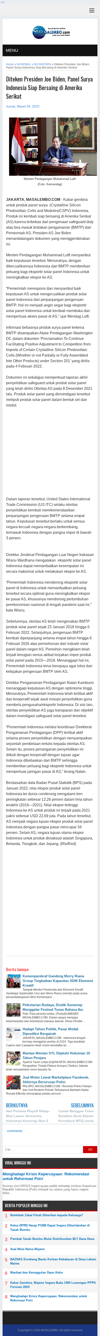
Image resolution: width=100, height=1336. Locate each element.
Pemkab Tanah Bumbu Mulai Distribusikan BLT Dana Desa (52, 1239)
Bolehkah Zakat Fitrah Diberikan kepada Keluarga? (46, 1215)
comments (14, 1131)
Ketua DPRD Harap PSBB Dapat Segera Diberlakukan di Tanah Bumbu (50, 1227)
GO (90, 1149)
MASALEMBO (49, 1330)
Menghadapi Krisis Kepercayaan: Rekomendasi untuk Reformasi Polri (48, 1298)
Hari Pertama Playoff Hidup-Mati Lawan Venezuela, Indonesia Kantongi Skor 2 (28, 1116)
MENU (12, 50)
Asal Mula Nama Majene (27, 1249)
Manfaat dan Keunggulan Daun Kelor (36, 1272)
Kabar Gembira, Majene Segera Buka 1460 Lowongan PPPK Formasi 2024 (53, 1285)
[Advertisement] (50, 452)
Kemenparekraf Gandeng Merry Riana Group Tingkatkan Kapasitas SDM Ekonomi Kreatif (58, 980)
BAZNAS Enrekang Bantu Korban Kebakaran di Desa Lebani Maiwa (53, 1261)
